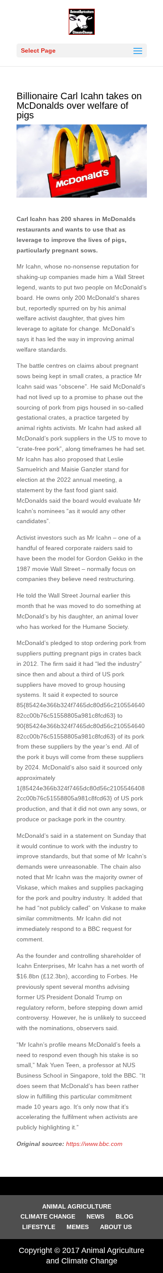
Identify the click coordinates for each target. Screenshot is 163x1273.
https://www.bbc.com (94, 1143)
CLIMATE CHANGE (47, 1216)
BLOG (124, 1216)
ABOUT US (116, 1226)
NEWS (95, 1216)
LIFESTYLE (38, 1226)
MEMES (78, 1226)
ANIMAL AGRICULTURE (76, 1206)
